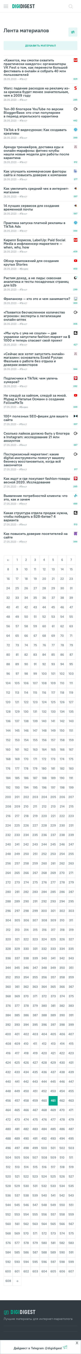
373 (53, 996)
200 (8, 797)
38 (62, 598)
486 (62, 1129)
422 (62, 1053)
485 (53, 1129)
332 (44, 949)
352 (8, 977)
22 (62, 579)
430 (62, 1063)
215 (71, 806)
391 (71, 1015)
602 (26, 1271)
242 (26, 844)
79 (71, 645)
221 (53, 816)
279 (71, 882)
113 (17, 693)
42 (26, 607)
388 (44, 1015)
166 (62, 749)
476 (44, 1119)
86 (62, 655)
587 (35, 1252)
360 (8, 987)
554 (26, 1214)
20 (44, 579)
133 (53, 712)
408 (8, 1044)
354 (26, 977)
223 (71, 816)
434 (26, 1072)
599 (71, 1262)
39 (71, 598)
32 (8, 598)
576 (8, 1243)
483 (35, 1129)
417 (17, 1053)
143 (71, 721)
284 (44, 892)
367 (71, 987)
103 (71, 674)
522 (26, 1176)
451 (35, 1091)
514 (26, 1167)
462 (62, 1101)
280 (8, 892)
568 (8, 1233)
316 (44, 930)
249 (17, 854)
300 (44, 911)
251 (35, 854)
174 (62, 759)
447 (71, 1082)
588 (44, 1252)
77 (53, 645)
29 (53, 588)
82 (26, 655)
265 (17, 873)
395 (35, 1025)
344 (8, 968)
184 (8, 778)
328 (8, 949)
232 (8, 835)
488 (8, 1138)
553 (17, 1214)
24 (8, 588)
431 (71, 1063)
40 (8, 607)
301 (53, 911)
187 (35, 778)
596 (44, 1262)
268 (44, 873)
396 (44, 1025)
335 (71, 949)
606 (62, 1271)
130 (26, 712)
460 (44, 1101)
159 (71, 740)
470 (62, 1110)
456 (8, 1101)
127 (71, 702)
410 (26, 1044)
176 (8, 768)
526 (62, 1176)
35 (35, 598)
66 (26, 636)
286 (62, 892)
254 (62, 854)
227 (35, 825)
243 (35, 844)
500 (44, 1148)
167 (71, 749)
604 (44, 1271)
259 (35, 863)
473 (17, 1119)
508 (44, 1157)
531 (35, 1186)
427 (35, 1063)
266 (26, 873)
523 (35, 1176)
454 (62, 1091)
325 (53, 939)
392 (8, 1025)
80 (8, 655)
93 (53, 664)
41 (17, 607)
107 (35, 683)
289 (17, 901)
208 (8, 806)
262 (62, 863)
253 (53, 854)
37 (53, 598)
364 (44, 987)
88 (8, 664)
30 (62, 588)
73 (17, 645)
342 (62, 958)
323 (35, 939)
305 (17, 920)
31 (71, 588)
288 (8, 901)
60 (44, 626)
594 (26, 1262)
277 (53, 882)
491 (35, 1138)
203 (35, 797)
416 (8, 1053)
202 (26, 797)
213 (53, 806)
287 (71, 892)
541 (53, 1195)
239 (71, 835)
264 (8, 873)
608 (8, 1281)
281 (17, 892)
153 (17, 740)
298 (26, 911)
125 (53, 702)
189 (53, 778)
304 (8, 920)
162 (26, 749)
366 (62, 987)
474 (26, 1119)
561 (17, 1224)
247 (71, 844)
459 (35, 1101)
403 (35, 1034)
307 (35, 920)
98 (26, 674)
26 (26, 588)
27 (35, 588)
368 (8, 996)
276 (44, 882)
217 (17, 816)
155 (35, 740)
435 (35, 1072)
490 (26, 1138)
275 (35, 882)
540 (44, 1195)
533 (53, 1186)
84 (44, 655)
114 (26, 693)
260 (44, 863)
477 (53, 1119)
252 (44, 854)
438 (62, 1072)
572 (44, 1233)
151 (71, 731)
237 (53, 835)
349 (53, 968)
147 (35, 731)
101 (53, 674)
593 (17, 1262)
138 (26, 721)
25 (17, 588)
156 (44, 740)
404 (44, 1034)
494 (62, 1138)
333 (53, 949)
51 (35, 617)
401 (17, 1034)
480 (8, 1129)
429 (53, 1063)
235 (35, 835)
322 (26, 939)
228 (44, 825)
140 (44, 721)
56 (8, 626)
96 (8, 674)
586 (26, 1252)
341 (53, 958)
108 (44, 683)
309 (53, 920)
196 (44, 787)
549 (53, 1205)
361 (17, 987)
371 (35, 996)
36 (44, 598)
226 (26, 825)
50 (26, 617)
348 (44, 968)
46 (62, 607)
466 (26, 1110)
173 (53, 759)
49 (17, 617)
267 (35, 873)
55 (71, 617)
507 (35, 1157)
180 (44, 768)
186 (26, 778)
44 (44, 607)
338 (26, 958)
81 (17, 655)
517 (53, 1167)
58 (26, 626)
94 (62, 664)
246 (62, 844)
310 (62, 920)
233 (17, 835)
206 (62, 797)
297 (17, 911)
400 (8, 1034)
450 (26, 1091)
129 (17, 712)
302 (62, 911)
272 (8, 882)
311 (71, 920)
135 (71, 712)
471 (71, 1110)
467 (35, 1110)
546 (26, 1205)
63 (71, 626)
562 (26, 1224)
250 (26, 854)
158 (62, 740)
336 (8, 958)
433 (17, 1072)
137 (17, 721)
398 (62, 1025)
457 (17, 1101)
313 (17, 930)
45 (53, 607)
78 (62, 645)
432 (8, 1072)
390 (62, 1015)
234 (26, 835)
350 (62, 968)
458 (26, 1101)
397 (53, 1025)
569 (17, 1233)
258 (26, 863)
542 (62, 1195)
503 (71, 1148)
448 (8, 1091)
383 (71, 1006)
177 (17, 768)
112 (8, 693)
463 (71, 1101)
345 (17, 968)
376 (8, 1006)
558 (62, 1214)
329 (17, 949)
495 (71, 1138)
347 (35, 968)
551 (71, 1205)
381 (53, 1006)
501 (53, 1148)
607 (71, 1271)
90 (26, 664)
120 (8, 702)
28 (44, 588)
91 (35, 664)
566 (62, 1224)
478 (62, 1119)
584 (8, 1252)
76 (44, 645)
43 (35, 607)
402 (26, 1034)
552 (8, 1214)
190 (62, 778)
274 (26, 882)
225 (17, 825)
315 (35, 930)
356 (44, 977)
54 (62, 617)
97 (17, 674)
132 (44, 712)
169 (17, 759)
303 (71, 911)
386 (26, 1015)
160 (8, 749)
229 (53, 825)
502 (62, 1148)
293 (53, 901)
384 (8, 1015)
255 (71, 854)
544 (8, 1205)
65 (17, 636)
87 (71, 655)
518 (62, 1167)
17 (17, 579)
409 (17, 1044)
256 (8, 863)
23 (71, 579)
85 (53, 655)
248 (8, 854)
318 (62, 930)
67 (35, 636)
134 (62, 712)
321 (17, 939)
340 (44, 958)
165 (53, 749)
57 (17, 626)
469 (53, 1110)
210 (26, 806)
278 (62, 882)
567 (71, 1224)
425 (17, 1063)
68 (44, 636)
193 (17, 787)
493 (53, 1138)
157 (53, 740)
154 (26, 740)
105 (17, 683)
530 (26, 1186)
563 (35, 1224)
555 (35, 1214)
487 (71, 1129)
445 (53, 1082)
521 (17, 1176)
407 (71, 1034)
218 (26, 816)
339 (35, 958)
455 (71, 1091)
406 (62, 1034)
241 (17, 844)
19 (35, 579)
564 (44, 1224)
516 (44, 1167)
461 (53, 1101)
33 (17, 598)
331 (35, 949)
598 (62, 1262)
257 (17, 863)
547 (35, 1205)
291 (35, 901)
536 (8, 1195)
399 (71, 1025)
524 (44, 1176)
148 (44, 731)
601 (17, 1271)
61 (53, 626)
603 (35, 1271)
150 (62, 731)
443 (35, 1082)
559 (71, 1214)
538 (26, 1195)
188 (44, 778)
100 (44, 674)
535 (71, 1186)
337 (17, 958)
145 (17, 731)
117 (53, 693)
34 (26, 598)
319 (71, 930)
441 (17, 1082)
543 (71, 1195)
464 (8, 1110)
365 (53, 987)
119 (71, 693)
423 (71, 1053)
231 (71, 825)
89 (17, 664)
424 (8, 1063)
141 (53, 721)
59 (35, 626)
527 (71, 1176)
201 (17, 797)
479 (71, 1119)
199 (71, 787)
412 (44, 1044)
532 (44, 1186)
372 (44, 996)
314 (26, 930)
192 (8, 787)
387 (35, 1015)
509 (53, 1157)
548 (44, 1205)
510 (62, 1157)
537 (17, 1195)
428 (44, 1063)
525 (53, 1176)
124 (44, 702)
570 (26, 1233)
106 (26, 683)
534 (62, 1186)
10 (26, 569)
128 (8, 712)
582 (62, 1243)
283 (35, 892)
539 (35, 1195)
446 (62, 1082)
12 (44, 569)
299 (35, 911)
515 (35, 1167)
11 (35, 569)
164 (44, 749)
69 (53, 636)
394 (26, 1025)
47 (71, 607)
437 (53, 1072)
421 (53, 1053)
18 (26, 579)
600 (8, 1271)
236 (44, 835)
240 (8, 844)
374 (62, 996)
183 (71, 768)
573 (53, 1233)
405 (53, 1034)
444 (44, 1082)
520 (8, 1176)
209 (17, 806)
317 (53, 930)
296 (8, 911)
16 (8, 579)
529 (17, 1186)
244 (44, 844)
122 (26, 702)
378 (26, 1006)
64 (8, 636)
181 (53, 768)
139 (35, 721)
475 (35, 1119)
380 (44, 1006)
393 (17, 1025)
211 (35, 806)
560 (8, 1224)
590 (62, 1252)
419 (35, 1053)
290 (26, 901)
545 (17, 1205)
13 (53, 569)
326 (62, 939)
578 (26, 1243)
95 (71, 664)
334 (62, 949)
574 (62, 1233)
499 (35, 1148)
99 (35, 674)
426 (26, 1063)
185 (17, 778)
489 (17, 1138)
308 (44, 920)
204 (44, 797)
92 (44, 664)
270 (62, 873)
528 (8, 1186)
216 (8, 816)
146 (26, 731)
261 (53, 863)
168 (8, 759)
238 (62, 835)
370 (26, 996)
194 (26, 787)
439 (71, 1072)
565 (53, 1224)
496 (8, 1148)
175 (71, 759)
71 (71, 636)
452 (44, 1091)
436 (44, 1072)
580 (44, 1243)
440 (8, 1082)
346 (26, 968)
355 (35, 977)
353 (17, 977)
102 (62, 674)
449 (17, 1091)
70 (62, 636)
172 (44, 759)
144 (8, 731)
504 (8, 1157)
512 (8, 1167)
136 (8, 721)
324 (44, 939)
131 (35, 712)
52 (44, 617)
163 (35, 749)
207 (71, 797)
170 (26, 759)
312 (8, 930)
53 (53, 617)
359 (71, 977)
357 (53, 977)
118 (62, 693)
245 (53, 844)
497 (17, 1148)
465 (17, 1110)
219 (35, 816)
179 (35, 768)
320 (8, 939)
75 (35, 645)
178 (26, 768)
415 (71, 1044)
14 (62, 569)
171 (35, 759)
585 (17, 1252)
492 (44, 1138)
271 (71, 873)
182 (62, 768)
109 (53, 683)
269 (53, 873)
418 (26, 1053)
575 (71, 1233)
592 (8, 1262)
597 (53, 1262)
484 (44, 1129)
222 (62, 816)
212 (44, 806)
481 (17, 1129)
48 (8, 617)
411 (35, 1044)
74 (26, 645)
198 (62, 787)
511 (71, 1157)
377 (17, 1006)
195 (35, 787)
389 (53, 1015)
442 (26, 1082)
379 (35, 1006)
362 (26, 987)
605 (53, 1271)
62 (62, 626)
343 (71, 958)
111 (71, 683)
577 (17, 1243)
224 (8, 825)
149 (53, 731)
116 (44, 693)
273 (17, 882)
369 (17, 996)
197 (53, 787)
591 (71, 1252)
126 (62, 702)
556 (44, 1214)
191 (71, 778)
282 (26, 892)
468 (44, 1110)
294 (62, 901)
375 (71, 996)
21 (53, 579)
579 (35, 1243)
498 (26, 1148)
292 (44, 901)
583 (71, 1243)
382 (62, 1006)
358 (62, 977)
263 (71, 863)
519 (71, 1167)
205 (53, 797)
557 (53, 1214)
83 (35, 655)
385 (17, 1015)
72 (8, 645)
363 (35, 987)
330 (26, 949)
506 (26, 1157)
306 (26, 920)
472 (8, 1119)
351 (71, 968)
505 (17, 1157)
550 (62, 1205)
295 (71, 901)
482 (26, 1129)
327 (71, 939)
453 (53, 1091)
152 (8, 740)
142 (62, 721)
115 (35, 693)
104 (8, 683)
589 (53, 1252)
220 (44, 816)
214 (62, 806)
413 (53, 1044)
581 (53, 1243)
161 (17, 749)
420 (44, 1053)
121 (17, 702)
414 (62, 1044)
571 (35, 1233)
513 (17, 1167)
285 (53, 892)
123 (35, 702)
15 (71, 569)
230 (62, 825)
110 (62, 683)
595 (35, 1262)
